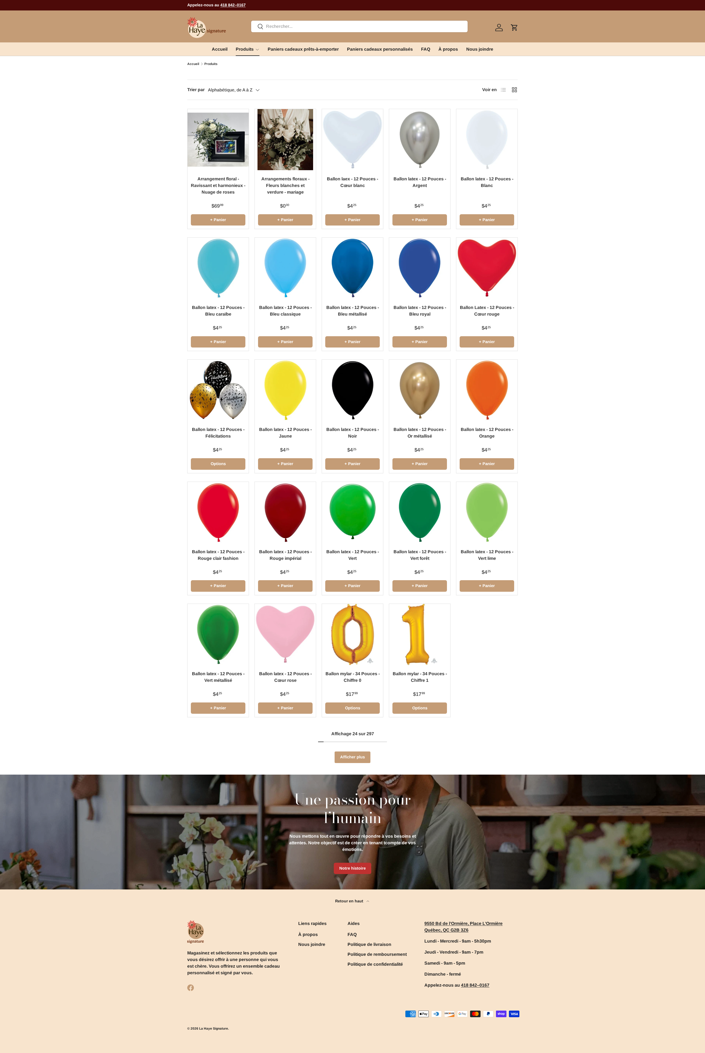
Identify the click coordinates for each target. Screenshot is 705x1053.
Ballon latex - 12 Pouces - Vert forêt (420, 555)
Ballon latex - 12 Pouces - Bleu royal (420, 310)
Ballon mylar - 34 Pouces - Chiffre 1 (420, 677)
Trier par (196, 89)
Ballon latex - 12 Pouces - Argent (420, 182)
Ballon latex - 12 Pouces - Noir (352, 432)
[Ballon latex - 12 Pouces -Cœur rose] (285, 634)
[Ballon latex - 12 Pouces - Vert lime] (486, 512)
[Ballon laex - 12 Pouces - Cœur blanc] (352, 139)
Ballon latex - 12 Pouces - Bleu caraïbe (218, 310)
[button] (514, 27)
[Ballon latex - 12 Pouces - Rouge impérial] (285, 512)
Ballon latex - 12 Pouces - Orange (487, 432)
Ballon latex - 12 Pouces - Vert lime (487, 555)
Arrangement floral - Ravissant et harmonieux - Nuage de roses (218, 185)
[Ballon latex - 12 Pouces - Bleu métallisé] (352, 268)
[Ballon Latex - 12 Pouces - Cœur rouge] (486, 268)
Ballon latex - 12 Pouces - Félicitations (218, 432)
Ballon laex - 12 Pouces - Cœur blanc (352, 182)
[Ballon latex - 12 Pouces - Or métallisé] (419, 390)
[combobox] (359, 26)
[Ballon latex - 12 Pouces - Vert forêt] (419, 512)
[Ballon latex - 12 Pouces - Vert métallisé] (218, 634)
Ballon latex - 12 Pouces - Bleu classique (285, 310)
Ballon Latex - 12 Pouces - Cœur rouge (487, 310)
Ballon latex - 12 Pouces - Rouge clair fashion (218, 555)
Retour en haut (349, 901)
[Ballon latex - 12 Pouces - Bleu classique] (285, 268)
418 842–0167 (233, 5)
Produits (245, 49)
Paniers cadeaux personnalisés (380, 49)
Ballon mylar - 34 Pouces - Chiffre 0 (353, 677)
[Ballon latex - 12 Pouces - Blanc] (486, 139)
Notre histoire (352, 868)
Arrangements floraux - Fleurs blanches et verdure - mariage (285, 185)
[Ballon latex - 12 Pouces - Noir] (352, 390)
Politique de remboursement (377, 954)
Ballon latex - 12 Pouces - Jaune (285, 432)
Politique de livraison (369, 944)
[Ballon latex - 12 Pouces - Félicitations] (218, 390)
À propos (448, 49)
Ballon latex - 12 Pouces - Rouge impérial (285, 555)
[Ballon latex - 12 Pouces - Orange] (486, 390)
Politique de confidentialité (375, 964)
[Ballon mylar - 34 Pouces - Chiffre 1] (419, 634)
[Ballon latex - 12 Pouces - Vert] (352, 512)
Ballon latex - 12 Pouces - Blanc (487, 182)
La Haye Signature (213, 1028)
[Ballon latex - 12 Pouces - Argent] (419, 139)
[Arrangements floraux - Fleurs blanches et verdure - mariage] (285, 139)
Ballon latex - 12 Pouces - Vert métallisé (218, 677)
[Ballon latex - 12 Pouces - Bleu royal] (419, 268)
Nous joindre (479, 49)
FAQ (425, 49)
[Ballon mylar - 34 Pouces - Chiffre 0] (352, 634)
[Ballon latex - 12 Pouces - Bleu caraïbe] (218, 268)
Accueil (219, 49)
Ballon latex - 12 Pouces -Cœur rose (285, 677)
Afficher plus (352, 757)
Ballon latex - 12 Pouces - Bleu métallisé (352, 310)
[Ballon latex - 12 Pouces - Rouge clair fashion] (218, 512)
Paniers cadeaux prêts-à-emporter (303, 49)
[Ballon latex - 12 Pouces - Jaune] (285, 390)
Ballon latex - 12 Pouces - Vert (352, 555)
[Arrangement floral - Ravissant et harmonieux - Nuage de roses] (218, 139)
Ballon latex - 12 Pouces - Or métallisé (420, 432)
